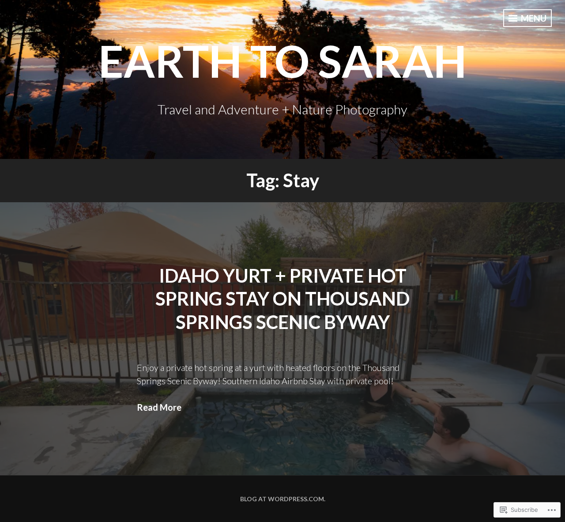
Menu (532, 18)
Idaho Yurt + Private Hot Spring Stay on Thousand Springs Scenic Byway (282, 299)
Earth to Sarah (282, 60)
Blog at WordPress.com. (282, 499)
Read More (159, 407)
